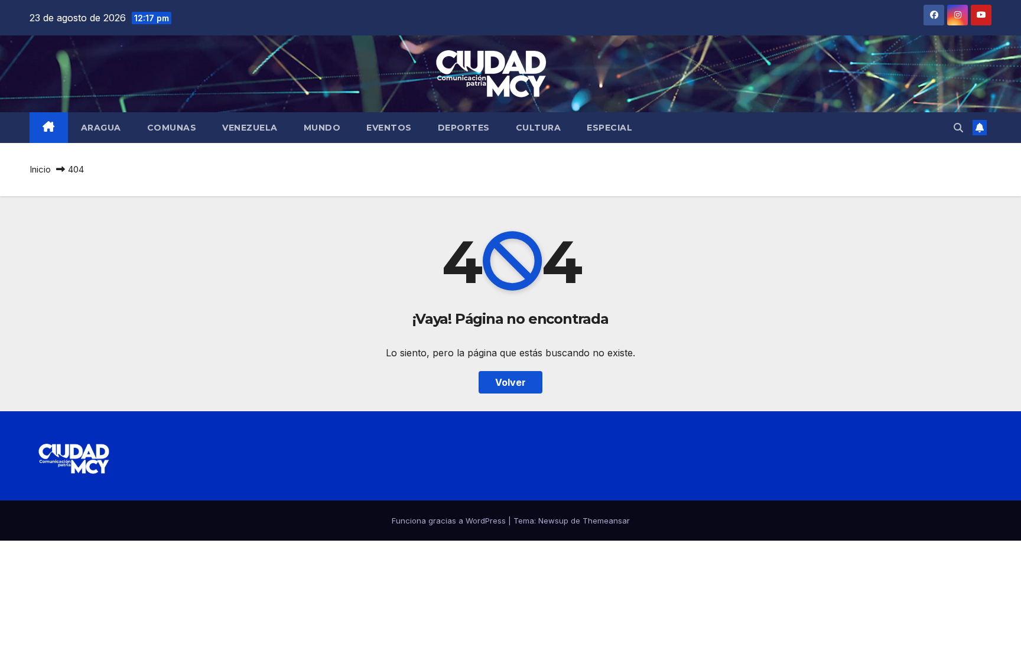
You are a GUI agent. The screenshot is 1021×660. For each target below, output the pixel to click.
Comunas (172, 127)
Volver (510, 382)
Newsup (553, 520)
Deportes (464, 127)
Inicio (40, 169)
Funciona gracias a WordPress (450, 520)
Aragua (101, 127)
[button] (958, 128)
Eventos (389, 127)
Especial (609, 127)
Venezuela (250, 127)
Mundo (322, 127)
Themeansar (606, 520)
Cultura (538, 127)
